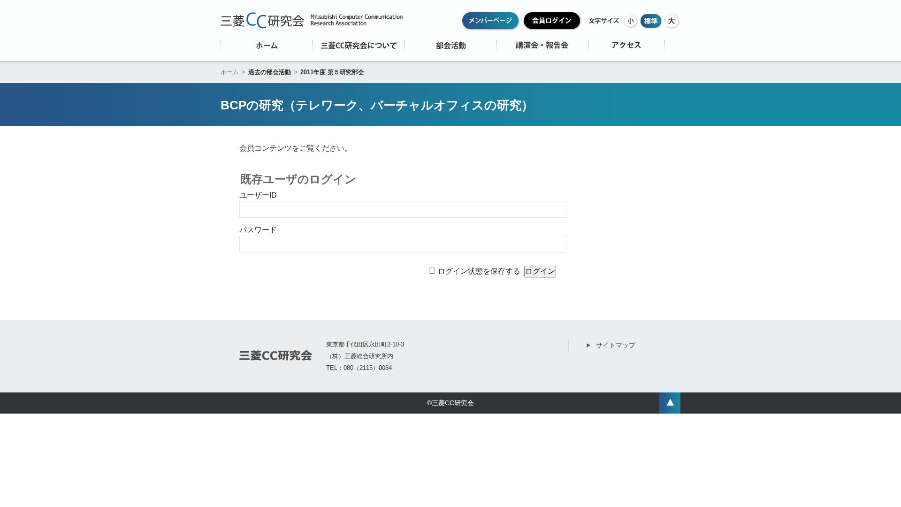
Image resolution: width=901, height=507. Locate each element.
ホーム (230, 72)
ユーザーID (258, 195)
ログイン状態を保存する (479, 271)
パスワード (258, 230)
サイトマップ (615, 345)
